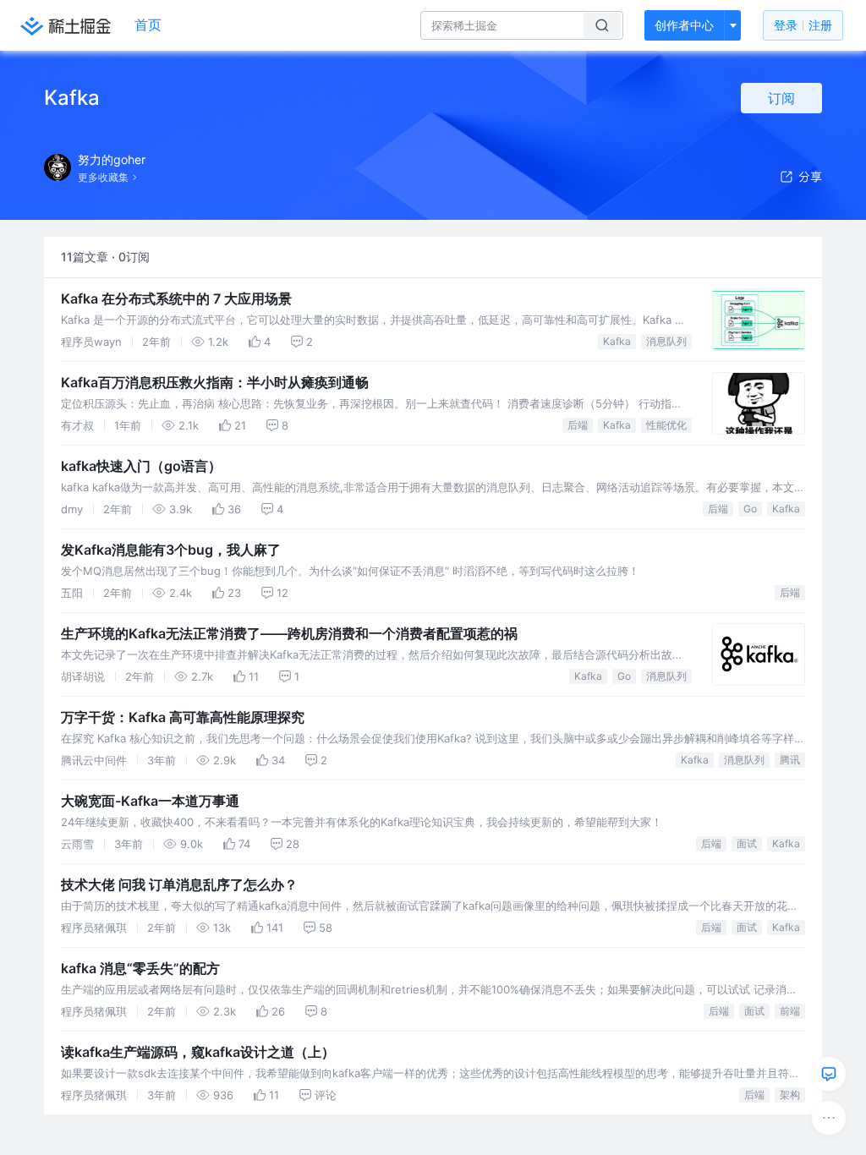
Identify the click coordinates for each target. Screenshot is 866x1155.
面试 (747, 843)
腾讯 (790, 759)
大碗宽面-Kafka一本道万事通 (150, 800)
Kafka (617, 341)
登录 (803, 25)
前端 (790, 1010)
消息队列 (666, 341)
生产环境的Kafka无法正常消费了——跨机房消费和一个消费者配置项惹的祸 (289, 633)
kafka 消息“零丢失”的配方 (140, 968)
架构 (790, 1094)
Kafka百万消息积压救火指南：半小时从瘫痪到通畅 (215, 382)
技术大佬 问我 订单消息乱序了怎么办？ (179, 884)
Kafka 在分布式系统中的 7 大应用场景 (176, 298)
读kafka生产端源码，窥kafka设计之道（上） (198, 1051)
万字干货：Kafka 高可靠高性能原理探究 (182, 717)
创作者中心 (684, 25)
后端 (577, 425)
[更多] (829, 1118)
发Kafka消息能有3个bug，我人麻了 (171, 549)
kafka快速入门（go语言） (141, 465)
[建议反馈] (829, 1074)
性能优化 (666, 425)
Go (750, 508)
